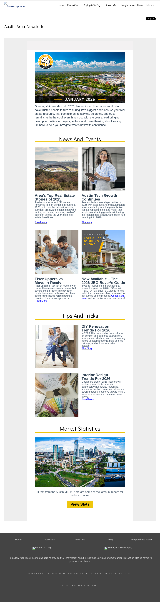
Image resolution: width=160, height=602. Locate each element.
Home (61, 5)
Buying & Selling (94, 6)
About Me (113, 6)
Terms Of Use (36, 573)
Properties (74, 6)
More (151, 6)
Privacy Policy (57, 573)
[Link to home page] (16, 5)
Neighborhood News (132, 5)
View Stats (80, 504)
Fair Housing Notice (118, 573)
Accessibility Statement (86, 573)
